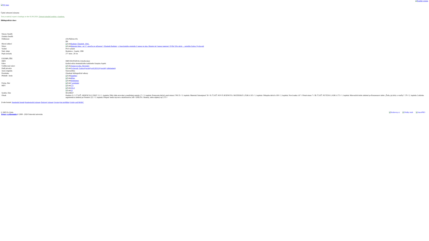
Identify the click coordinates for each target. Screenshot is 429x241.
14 (72, 90)
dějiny (73, 78)
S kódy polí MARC (77, 102)
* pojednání (75, 83)
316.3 (73, 88)
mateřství (74, 76)
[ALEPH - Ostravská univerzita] (5, 5)
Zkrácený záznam (47, 102)
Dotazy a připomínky (9, 114)
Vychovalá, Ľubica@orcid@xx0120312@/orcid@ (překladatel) (93, 68)
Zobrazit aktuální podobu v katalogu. (52, 17)
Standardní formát (18, 102)
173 (72, 85)
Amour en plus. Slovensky (80, 66)
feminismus (75, 81)
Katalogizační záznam (32, 102)
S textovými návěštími (61, 102)
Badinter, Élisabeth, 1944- (80, 44)
